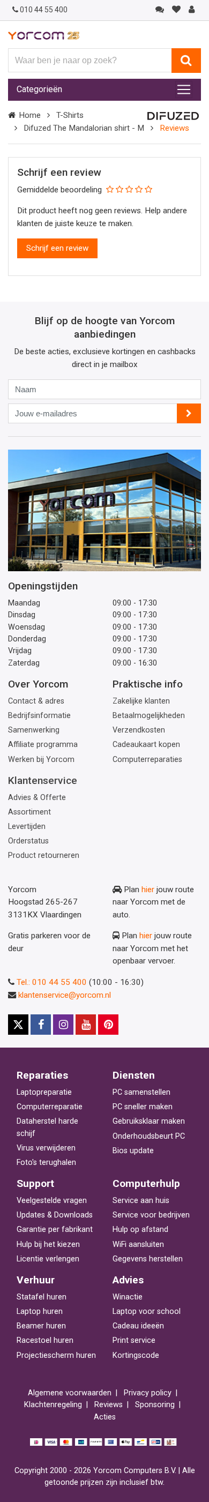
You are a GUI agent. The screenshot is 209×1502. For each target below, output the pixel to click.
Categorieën (39, 89)
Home (30, 115)
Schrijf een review (57, 248)
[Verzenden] (189, 413)
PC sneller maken (143, 1106)
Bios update (133, 1150)
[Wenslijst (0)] (176, 9)
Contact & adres (36, 701)
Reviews (108, 1404)
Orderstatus (28, 841)
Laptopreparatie (44, 1092)
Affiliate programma (43, 744)
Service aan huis (141, 1200)
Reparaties (42, 1075)
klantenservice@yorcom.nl (64, 995)
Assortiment (29, 812)
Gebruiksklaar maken (149, 1121)
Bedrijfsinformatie (39, 715)
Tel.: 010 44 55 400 (52, 982)
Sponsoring (155, 1404)
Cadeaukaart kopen (146, 744)
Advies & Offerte (37, 797)
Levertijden (27, 826)
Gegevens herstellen (148, 1259)
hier (147, 889)
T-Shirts (70, 115)
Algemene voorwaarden (69, 1393)
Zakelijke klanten (141, 701)
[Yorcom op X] (18, 1024)
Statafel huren (41, 1297)
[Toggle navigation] (183, 89)
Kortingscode (136, 1355)
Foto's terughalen (46, 1162)
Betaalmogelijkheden (149, 715)
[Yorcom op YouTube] (86, 1024)
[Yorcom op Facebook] (41, 1024)
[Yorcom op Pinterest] (108, 1024)
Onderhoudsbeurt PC (149, 1136)
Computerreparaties (147, 759)
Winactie (128, 1297)
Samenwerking (33, 730)
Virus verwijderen (46, 1148)
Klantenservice (42, 780)
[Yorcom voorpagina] (43, 35)
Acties (105, 1417)
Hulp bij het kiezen (48, 1244)
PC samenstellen (141, 1092)
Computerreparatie (50, 1106)
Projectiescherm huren (56, 1355)
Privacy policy (147, 1393)
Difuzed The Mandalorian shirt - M (84, 128)
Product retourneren (43, 855)
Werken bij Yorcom (41, 759)
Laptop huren (40, 1311)
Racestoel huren (45, 1340)
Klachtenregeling (53, 1404)
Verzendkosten (139, 730)
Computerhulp (146, 1183)
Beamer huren (41, 1326)
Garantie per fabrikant (55, 1229)
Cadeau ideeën (138, 1326)
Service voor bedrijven (151, 1215)
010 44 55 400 (44, 9)
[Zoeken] (186, 60)
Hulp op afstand (140, 1229)
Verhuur (36, 1280)
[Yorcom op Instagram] (63, 1024)
